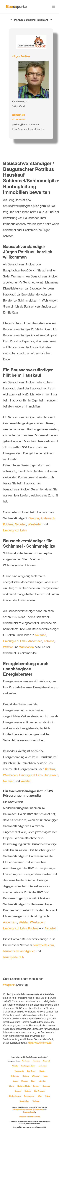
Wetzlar (36, 534)
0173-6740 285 (19, 118)
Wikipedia (10, 1036)
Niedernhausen (37, 1147)
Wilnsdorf (44, 1127)
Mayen (25, 1132)
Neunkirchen (45, 1153)
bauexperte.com (14, 997)
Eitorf (43, 1132)
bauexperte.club (14, 1009)
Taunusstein (29, 1122)
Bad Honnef (42, 1122)
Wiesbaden (10, 546)
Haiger (16, 1132)
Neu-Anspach (22, 1147)
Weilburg (29, 1157)
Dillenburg (24, 1127)
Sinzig (27, 1137)
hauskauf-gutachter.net (34, 1166)
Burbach (45, 1142)
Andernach (10, 540)
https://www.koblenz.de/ (16, 1094)
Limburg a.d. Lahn (37, 546)
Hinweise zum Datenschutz (29, 1173)
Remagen (24, 1142)
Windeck (34, 1132)
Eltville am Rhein (39, 1137)
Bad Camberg (15, 1153)
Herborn (34, 1127)
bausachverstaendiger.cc (20, 1003)
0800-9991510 (19, 113)
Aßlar (26, 1153)
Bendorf (14, 1142)
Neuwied (38, 540)
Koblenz (25, 540)
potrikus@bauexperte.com (25, 123)
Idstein (14, 1127)
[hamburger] (53, 7)
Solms (34, 1153)
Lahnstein (17, 1137)
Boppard (35, 1142)
